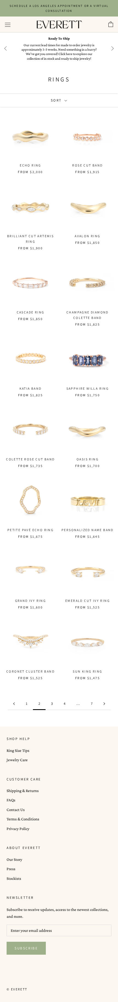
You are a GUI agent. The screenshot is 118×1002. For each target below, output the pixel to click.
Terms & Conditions (23, 819)
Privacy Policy (18, 828)
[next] (112, 48)
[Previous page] (14, 703)
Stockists (14, 878)
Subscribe (26, 948)
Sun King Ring (87, 671)
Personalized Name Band (87, 530)
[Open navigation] (7, 24)
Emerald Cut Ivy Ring (87, 601)
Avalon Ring (87, 236)
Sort (57, 100)
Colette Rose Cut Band (30, 459)
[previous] (5, 48)
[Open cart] (110, 24)
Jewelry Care (17, 760)
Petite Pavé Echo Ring (30, 530)
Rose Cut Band (87, 165)
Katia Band (30, 388)
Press (11, 869)
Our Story (14, 859)
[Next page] (104, 703)
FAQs (11, 800)
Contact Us (16, 809)
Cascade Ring (30, 312)
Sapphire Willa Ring (87, 388)
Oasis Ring (88, 459)
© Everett (17, 989)
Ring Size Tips (18, 750)
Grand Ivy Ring (30, 601)
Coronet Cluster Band (30, 671)
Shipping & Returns (23, 790)
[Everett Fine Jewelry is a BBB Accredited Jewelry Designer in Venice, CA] (20, 979)
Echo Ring (30, 165)
